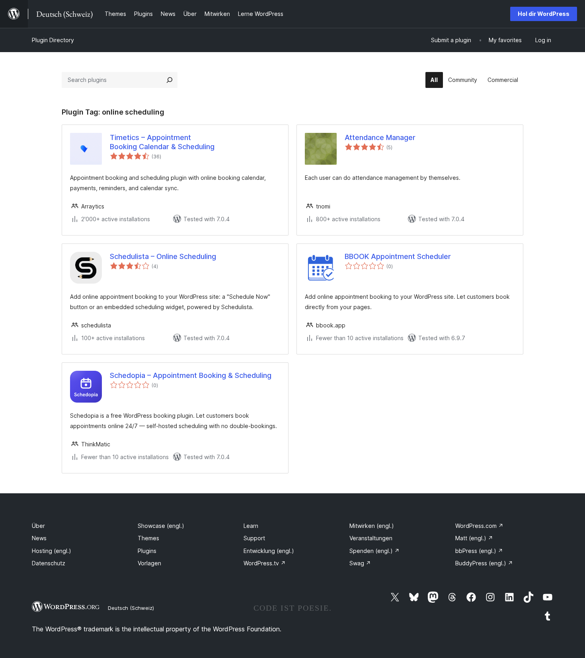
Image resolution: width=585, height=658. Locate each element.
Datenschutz (48, 563)
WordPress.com (479, 525)
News (39, 538)
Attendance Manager (380, 137)
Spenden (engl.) (374, 550)
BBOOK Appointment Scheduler (398, 256)
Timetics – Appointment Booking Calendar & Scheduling (162, 142)
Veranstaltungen (370, 538)
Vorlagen (149, 563)
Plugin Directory (53, 40)
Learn (251, 525)
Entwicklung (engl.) (269, 550)
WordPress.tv (265, 563)
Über (38, 525)
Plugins (147, 550)
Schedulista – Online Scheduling (163, 256)
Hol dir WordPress (543, 13)
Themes (148, 538)
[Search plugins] (169, 80)
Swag (360, 563)
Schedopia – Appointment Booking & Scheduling (190, 375)
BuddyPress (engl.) (484, 563)
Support (254, 538)
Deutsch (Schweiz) (131, 608)
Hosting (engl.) (51, 550)
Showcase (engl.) (161, 525)
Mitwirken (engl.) (371, 525)
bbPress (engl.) (479, 550)
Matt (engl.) (474, 538)
